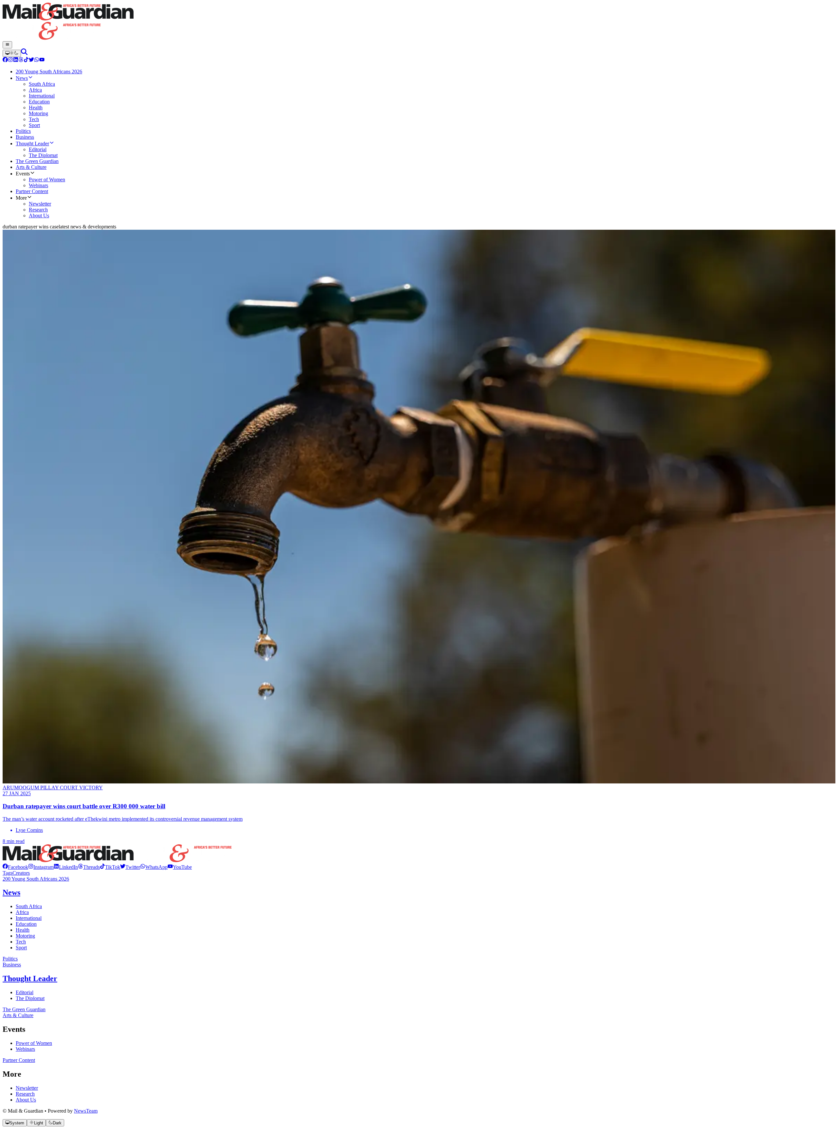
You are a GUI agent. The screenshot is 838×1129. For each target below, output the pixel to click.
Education (26, 924)
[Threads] (21, 60)
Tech (21, 941)
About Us (26, 1099)
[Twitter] (31, 60)
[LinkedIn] (15, 60)
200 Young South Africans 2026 (36, 879)
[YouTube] (42, 60)
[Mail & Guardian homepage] (419, 22)
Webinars (25, 1049)
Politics (10, 958)
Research (25, 1094)
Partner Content (19, 1060)
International (29, 918)
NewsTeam (86, 1111)
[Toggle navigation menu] (7, 44)
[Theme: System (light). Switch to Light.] (12, 53)
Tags (7, 873)
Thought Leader (30, 978)
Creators (21, 873)
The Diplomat (30, 998)
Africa (22, 912)
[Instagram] (10, 60)
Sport (21, 947)
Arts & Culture (18, 1015)
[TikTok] (26, 60)
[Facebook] (5, 60)
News (11, 892)
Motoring (25, 936)
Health (22, 930)
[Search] (24, 53)
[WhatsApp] (36, 60)
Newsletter (27, 1088)
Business (12, 964)
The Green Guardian (24, 1009)
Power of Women (34, 1043)
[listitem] (15, 867)
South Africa (29, 906)
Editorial (24, 992)
